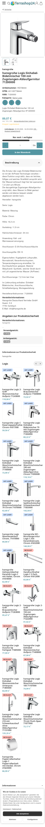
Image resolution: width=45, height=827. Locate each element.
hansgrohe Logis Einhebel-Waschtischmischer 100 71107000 (33, 682)
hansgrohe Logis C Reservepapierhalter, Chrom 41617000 (12, 425)
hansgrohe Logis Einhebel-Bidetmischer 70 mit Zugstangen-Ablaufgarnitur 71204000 (31, 428)
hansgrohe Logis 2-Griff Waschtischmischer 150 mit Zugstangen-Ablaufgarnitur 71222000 (33, 612)
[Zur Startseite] (22, 3)
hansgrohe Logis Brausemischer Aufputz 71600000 (32, 391)
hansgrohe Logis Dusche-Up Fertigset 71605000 (11, 647)
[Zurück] (36, 363)
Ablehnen (12, 819)
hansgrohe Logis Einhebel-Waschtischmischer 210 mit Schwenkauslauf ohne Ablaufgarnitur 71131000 (12, 722)
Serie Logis (17, 97)
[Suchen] (8, 3)
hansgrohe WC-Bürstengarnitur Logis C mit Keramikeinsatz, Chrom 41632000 (31, 538)
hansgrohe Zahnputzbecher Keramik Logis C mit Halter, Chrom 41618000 (11, 574)
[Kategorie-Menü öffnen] (4, 3)
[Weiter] (40, 363)
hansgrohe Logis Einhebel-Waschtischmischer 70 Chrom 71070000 (12, 504)
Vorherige (7, 9)
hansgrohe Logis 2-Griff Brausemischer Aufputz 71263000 (11, 608)
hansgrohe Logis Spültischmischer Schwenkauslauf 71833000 (31, 504)
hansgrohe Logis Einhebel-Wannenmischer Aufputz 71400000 (32, 648)
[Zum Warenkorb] (41, 3)
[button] (5, 61)
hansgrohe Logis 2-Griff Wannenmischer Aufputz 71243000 (11, 392)
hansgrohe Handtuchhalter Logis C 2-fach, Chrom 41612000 (31, 573)
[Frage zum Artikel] (18, 102)
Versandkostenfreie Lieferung (24, 121)
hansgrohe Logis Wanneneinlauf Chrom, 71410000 (10, 536)
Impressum (7, 809)
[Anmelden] (36, 3)
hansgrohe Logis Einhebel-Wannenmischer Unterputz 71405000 (10, 683)
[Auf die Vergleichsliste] (11, 102)
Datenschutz (16, 809)
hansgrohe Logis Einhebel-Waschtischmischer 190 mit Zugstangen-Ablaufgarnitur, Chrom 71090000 (33, 467)
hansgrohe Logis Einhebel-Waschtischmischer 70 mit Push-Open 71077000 (33, 719)
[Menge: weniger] (5, 145)
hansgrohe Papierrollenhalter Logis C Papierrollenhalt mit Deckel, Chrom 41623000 (11, 762)
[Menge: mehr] (40, 145)
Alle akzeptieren (22, 814)
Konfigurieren (32, 819)
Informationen (9, 786)
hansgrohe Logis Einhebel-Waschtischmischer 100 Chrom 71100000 (12, 465)
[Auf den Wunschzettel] (5, 102)
